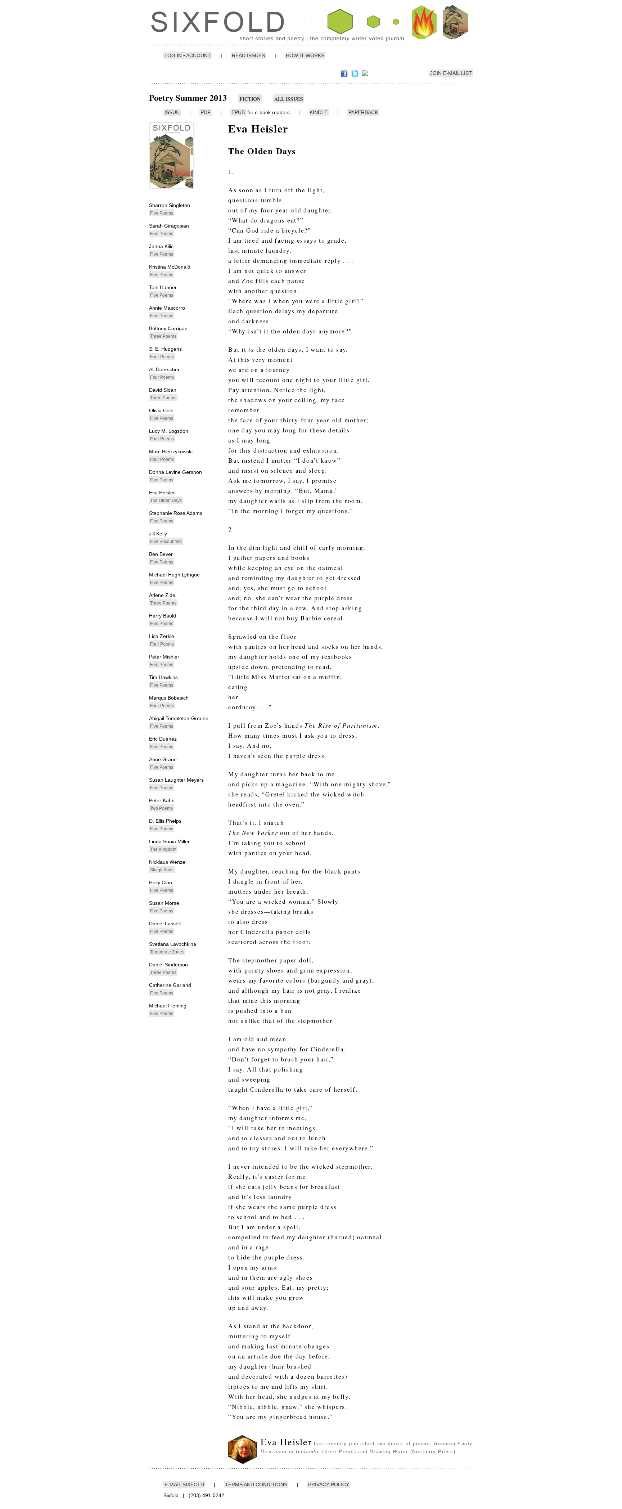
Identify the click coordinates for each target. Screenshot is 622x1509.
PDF (205, 112)
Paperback (363, 112)
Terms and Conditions (256, 1484)
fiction (250, 99)
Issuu (172, 112)
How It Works (305, 55)
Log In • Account (187, 55)
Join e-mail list (451, 73)
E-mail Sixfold (184, 1484)
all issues (288, 99)
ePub (238, 112)
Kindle (319, 112)
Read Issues (248, 55)
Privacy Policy (328, 1484)
